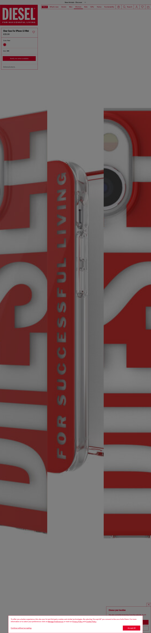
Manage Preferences (55, 621)
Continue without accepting (21, 628)
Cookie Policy (91, 621)
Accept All (131, 628)
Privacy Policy (77, 621)
